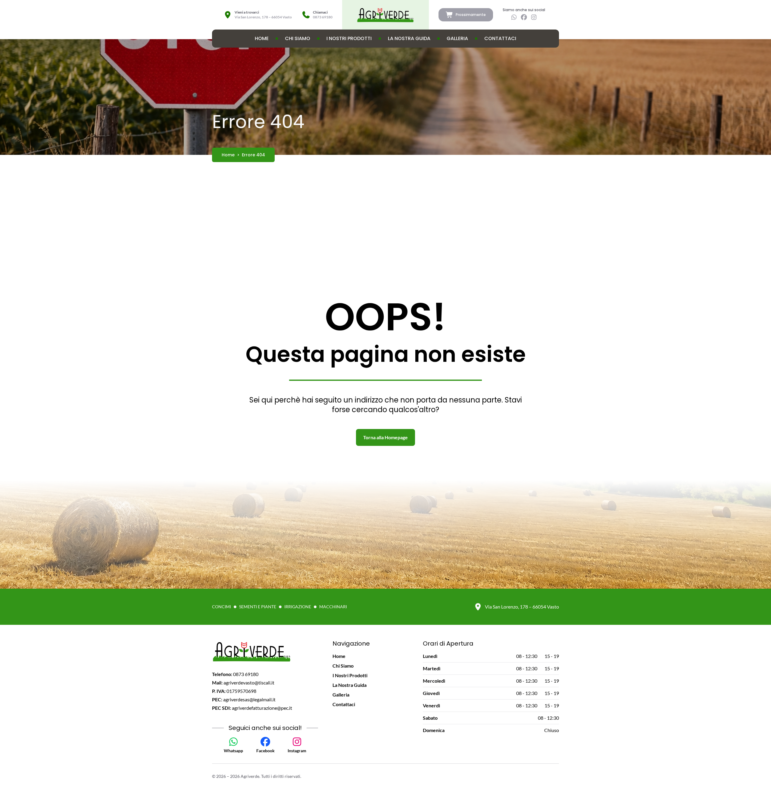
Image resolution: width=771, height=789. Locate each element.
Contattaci (500, 38)
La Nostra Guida (409, 38)
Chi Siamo (297, 38)
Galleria (457, 38)
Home (262, 38)
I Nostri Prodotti (349, 38)
